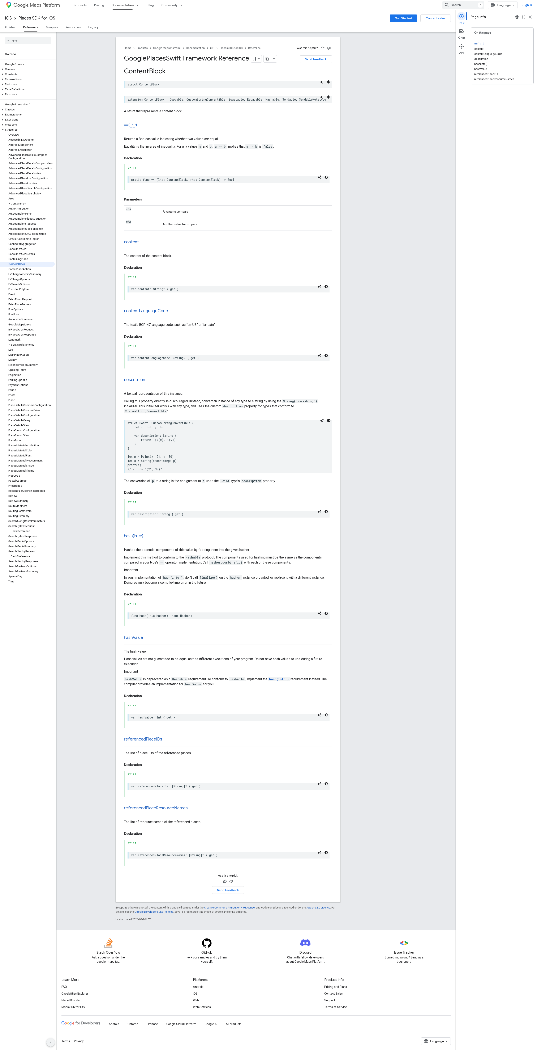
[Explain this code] (322, 82)
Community (169, 5)
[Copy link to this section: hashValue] (147, 637)
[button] (27, 69)
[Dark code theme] (328, 82)
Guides (10, 27)
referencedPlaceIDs (143, 739)
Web (196, 1000)
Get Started (403, 18)
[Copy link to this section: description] (149, 380)
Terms (65, 1041)
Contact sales (436, 18)
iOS (8, 18)
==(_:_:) (130, 125)
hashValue (133, 637)
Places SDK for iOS (36, 18)
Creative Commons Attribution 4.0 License (229, 907)
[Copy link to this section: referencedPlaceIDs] (166, 739)
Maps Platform (45, 5)
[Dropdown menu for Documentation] (139, 5)
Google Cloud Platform (181, 1024)
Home (127, 48)
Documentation (123, 5)
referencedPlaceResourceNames (156, 808)
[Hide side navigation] (50, 1042)
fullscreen (523, 17)
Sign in (527, 5)
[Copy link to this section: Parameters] (146, 199)
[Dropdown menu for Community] (183, 5)
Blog (150, 5)
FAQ (64, 986)
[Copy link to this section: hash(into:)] (147, 536)
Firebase (152, 1024)
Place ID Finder (71, 1000)
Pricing (99, 5)
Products (80, 5)
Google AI (211, 1024)
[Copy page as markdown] (267, 58)
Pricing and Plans (335, 986)
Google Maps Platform (167, 48)
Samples (52, 27)
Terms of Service (335, 1007)
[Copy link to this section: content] (143, 242)
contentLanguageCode (146, 310)
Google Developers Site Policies (153, 911)
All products (233, 1024)
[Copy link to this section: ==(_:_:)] (141, 125)
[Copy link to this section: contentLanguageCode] (172, 311)
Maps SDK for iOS (73, 1007)
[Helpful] (322, 48)
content (131, 242)
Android (198, 986)
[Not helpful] (329, 48)
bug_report (516, 17)
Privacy (79, 1041)
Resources (73, 27)
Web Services (202, 1007)
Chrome (133, 1024)
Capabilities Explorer (74, 993)
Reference (30, 27)
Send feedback (316, 59)
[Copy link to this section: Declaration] (146, 158)
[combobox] (463, 5)
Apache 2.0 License (318, 907)
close (530, 17)
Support (329, 1000)
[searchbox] (28, 40)
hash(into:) (133, 536)
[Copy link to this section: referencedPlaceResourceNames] (192, 808)
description (134, 379)
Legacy (93, 27)
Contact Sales (333, 993)
